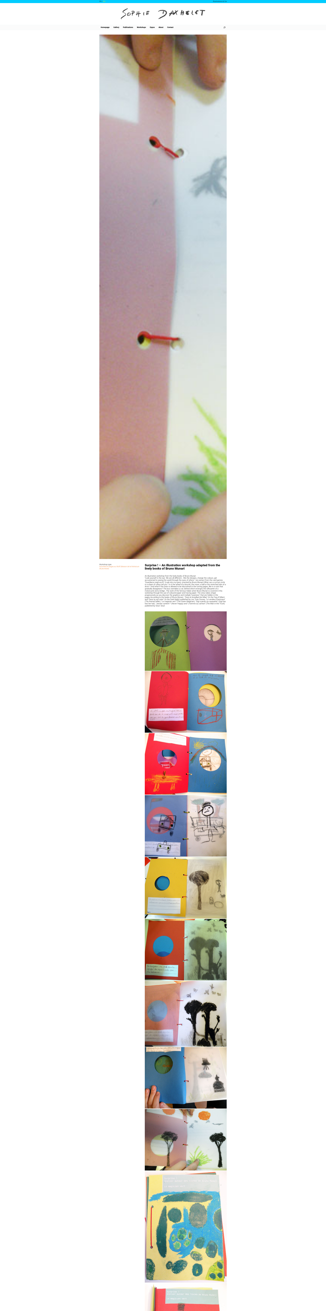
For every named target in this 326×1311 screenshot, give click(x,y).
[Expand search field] (224, 27)
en (104, 2)
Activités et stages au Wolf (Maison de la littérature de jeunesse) (119, 567)
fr (100, 2)
